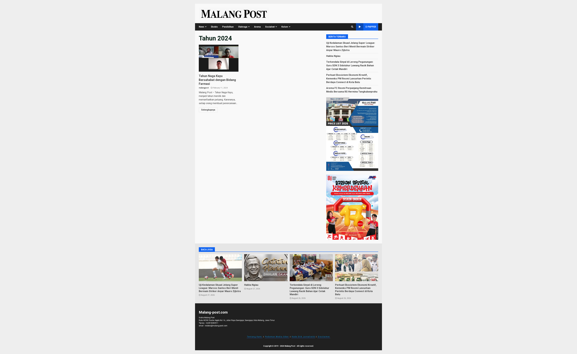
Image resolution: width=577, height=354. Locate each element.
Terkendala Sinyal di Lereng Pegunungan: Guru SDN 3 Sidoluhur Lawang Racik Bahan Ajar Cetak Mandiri (350, 65)
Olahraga (242, 27)
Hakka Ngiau (333, 56)
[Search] (352, 27)
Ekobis (214, 27)
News (201, 27)
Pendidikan (228, 27)
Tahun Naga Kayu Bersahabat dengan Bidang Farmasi (218, 58)
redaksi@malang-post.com (216, 326)
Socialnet (270, 27)
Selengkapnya (208, 110)
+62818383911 (212, 323)
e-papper (371, 27)
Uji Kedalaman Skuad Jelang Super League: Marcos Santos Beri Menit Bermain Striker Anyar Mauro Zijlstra (350, 47)
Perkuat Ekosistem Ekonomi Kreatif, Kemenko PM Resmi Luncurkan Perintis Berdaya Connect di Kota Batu (348, 79)
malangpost (204, 88)
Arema (257, 27)
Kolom (284, 27)
